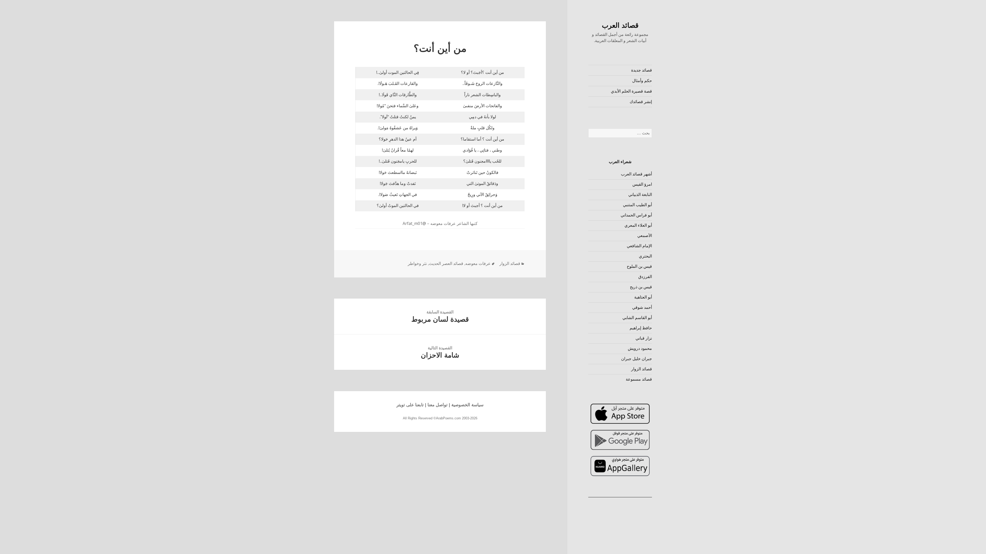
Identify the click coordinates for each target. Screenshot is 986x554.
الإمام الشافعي (639, 246)
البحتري (645, 256)
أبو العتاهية (643, 297)
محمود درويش (640, 348)
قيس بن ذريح (641, 287)
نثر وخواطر (417, 263)
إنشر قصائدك (641, 102)
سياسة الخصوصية (467, 404)
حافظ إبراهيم (641, 328)
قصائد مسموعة (639, 379)
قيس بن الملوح (639, 266)
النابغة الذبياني (640, 194)
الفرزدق (645, 276)
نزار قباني (644, 338)
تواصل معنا (438, 404)
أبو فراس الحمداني (636, 215)
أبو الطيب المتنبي (637, 205)
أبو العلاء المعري (638, 225)
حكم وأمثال (642, 80)
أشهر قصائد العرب (636, 174)
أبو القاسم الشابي (637, 317)
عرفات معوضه (478, 263)
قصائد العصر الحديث (446, 263)
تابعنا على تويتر (410, 404)
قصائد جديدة (641, 70)
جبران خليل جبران (636, 359)
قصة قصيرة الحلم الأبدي (631, 91)
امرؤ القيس (642, 184)
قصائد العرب (620, 25)
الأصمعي (644, 235)
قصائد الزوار (641, 369)
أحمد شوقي (642, 307)
